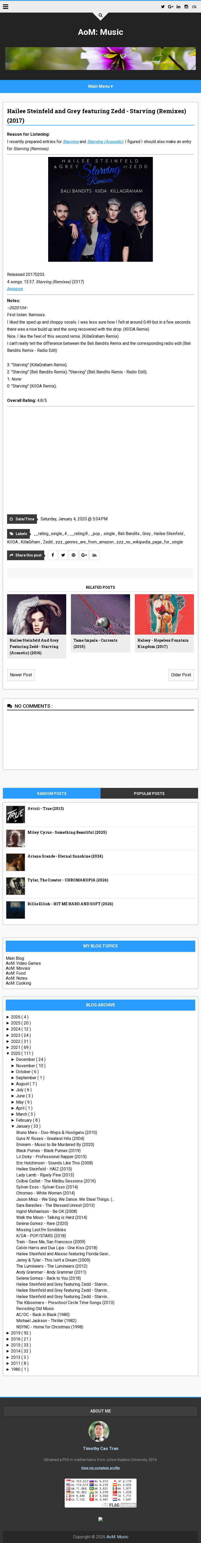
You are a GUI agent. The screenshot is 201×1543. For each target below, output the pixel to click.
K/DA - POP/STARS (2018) (41, 1235)
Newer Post (21, 674)
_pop (96, 533)
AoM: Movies (18, 968)
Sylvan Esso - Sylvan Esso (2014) (47, 1187)
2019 (16, 1333)
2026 (16, 1017)
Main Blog (15, 958)
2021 (16, 1047)
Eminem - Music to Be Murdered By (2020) (55, 1144)
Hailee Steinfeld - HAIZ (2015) (44, 1168)
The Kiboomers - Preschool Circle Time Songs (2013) (65, 1302)
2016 (16, 1339)
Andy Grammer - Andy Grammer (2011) (51, 1272)
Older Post (181, 674)
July (20, 1089)
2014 (16, 1351)
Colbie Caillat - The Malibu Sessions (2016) (56, 1181)
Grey (147, 533)
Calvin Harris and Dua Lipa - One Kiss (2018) (56, 1247)
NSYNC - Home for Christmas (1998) (49, 1326)
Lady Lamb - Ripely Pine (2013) (45, 1175)
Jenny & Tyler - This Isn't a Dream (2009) (53, 1260)
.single (109, 533)
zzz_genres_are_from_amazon (85, 541)
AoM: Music (100, 32)
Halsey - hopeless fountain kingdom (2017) (163, 643)
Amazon (15, 288)
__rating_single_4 (51, 533)
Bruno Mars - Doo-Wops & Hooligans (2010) (56, 1132)
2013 (16, 1357)
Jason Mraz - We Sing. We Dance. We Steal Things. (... (65, 1199)
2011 (16, 1363)
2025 (16, 1023)
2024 (16, 1029)
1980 (16, 1369)
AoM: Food (16, 973)
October (24, 1071)
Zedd (48, 541)
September (26, 1077)
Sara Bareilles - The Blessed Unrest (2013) (55, 1205)
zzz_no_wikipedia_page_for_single (149, 541)
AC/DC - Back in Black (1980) (43, 1314)
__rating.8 (79, 533)
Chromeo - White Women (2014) (45, 1193)
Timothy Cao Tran (100, 1448)
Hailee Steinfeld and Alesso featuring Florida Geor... (63, 1253)
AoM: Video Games (23, 963)
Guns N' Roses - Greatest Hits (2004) (50, 1138)
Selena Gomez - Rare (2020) (42, 1223)
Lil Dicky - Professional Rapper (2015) (51, 1156)
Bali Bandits (129, 533)
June (21, 1095)
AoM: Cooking (18, 983)
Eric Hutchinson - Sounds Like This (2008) (54, 1162)
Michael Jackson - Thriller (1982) (46, 1320)
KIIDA (13, 541)
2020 (16, 1053)
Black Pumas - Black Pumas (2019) (48, 1150)
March (22, 1114)
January (23, 1126)
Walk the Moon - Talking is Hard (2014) (51, 1217)
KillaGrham (31, 541)
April (20, 1108)
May (20, 1102)
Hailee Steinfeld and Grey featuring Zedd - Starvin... (62, 1284)
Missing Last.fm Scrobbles (41, 1229)
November (26, 1065)
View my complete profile (100, 1468)
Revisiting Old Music (35, 1308)
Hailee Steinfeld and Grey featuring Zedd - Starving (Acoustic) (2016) (34, 646)
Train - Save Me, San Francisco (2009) (50, 1241)
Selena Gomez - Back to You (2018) (48, 1278)
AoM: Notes (16, 978)
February (24, 1120)
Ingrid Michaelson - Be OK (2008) (46, 1211)
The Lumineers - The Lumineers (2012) (51, 1266)
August (23, 1083)
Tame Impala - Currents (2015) (95, 643)
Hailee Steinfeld (169, 533)
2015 (16, 1345)
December (26, 1059)
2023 (16, 1035)
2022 (16, 1041)
